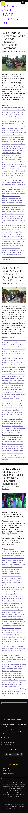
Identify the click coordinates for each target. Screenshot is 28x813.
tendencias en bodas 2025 (17, 689)
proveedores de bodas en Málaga (12, 675)
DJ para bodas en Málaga (10, 598)
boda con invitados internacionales (13, 558)
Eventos (11, 105)
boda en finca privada (17, 351)
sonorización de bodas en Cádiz (12, 684)
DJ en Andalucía (11, 153)
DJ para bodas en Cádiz (15, 378)
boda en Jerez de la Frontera (11, 356)
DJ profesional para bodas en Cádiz (13, 164)
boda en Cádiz (6, 349)
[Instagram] (14, 754)
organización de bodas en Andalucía (13, 428)
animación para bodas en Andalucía (13, 110)
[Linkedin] (6, 754)
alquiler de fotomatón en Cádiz (14, 551)
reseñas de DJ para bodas (15, 232)
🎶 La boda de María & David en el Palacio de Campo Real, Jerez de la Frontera (13, 274)
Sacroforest (17, 804)
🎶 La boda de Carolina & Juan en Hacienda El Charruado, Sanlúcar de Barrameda (13, 40)
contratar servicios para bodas (15, 374)
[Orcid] (21, 754)
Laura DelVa (17, 808)
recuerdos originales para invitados (13, 677)
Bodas (6, 105)
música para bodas (17, 426)
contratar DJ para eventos (10, 144)
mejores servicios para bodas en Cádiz (13, 648)
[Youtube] (10, 754)
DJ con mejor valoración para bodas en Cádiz (13, 151)
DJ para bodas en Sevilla (14, 160)
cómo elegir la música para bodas (12, 130)
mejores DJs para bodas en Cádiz (12, 198)
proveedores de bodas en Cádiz (12, 673)
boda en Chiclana (17, 560)
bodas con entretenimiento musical (13, 126)
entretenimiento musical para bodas (13, 175)
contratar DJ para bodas (17, 139)
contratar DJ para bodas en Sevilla (12, 141)
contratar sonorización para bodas (12, 148)
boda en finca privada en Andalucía (13, 353)
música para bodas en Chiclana (11, 650)
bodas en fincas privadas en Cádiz (12, 128)
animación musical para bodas (13, 107)
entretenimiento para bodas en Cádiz (13, 178)
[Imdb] (17, 754)
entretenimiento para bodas (11, 387)
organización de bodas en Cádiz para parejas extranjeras (13, 662)
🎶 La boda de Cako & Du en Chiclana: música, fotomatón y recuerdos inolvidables (13, 476)
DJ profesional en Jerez (16, 383)
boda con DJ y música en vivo (11, 112)
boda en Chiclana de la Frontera (12, 562)
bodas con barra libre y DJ (15, 123)
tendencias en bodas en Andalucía (13, 691)
